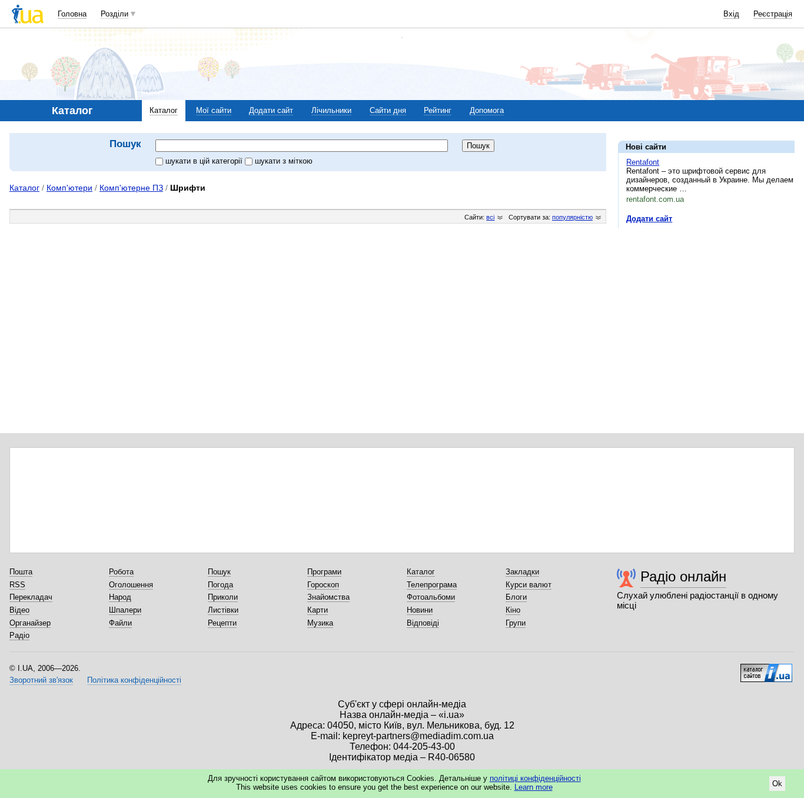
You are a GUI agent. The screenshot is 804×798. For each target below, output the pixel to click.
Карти (317, 610)
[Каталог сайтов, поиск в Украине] (766, 668)
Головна (72, 13)
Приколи (223, 597)
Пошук (219, 571)
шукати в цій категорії (205, 161)
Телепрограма (432, 584)
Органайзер (30, 623)
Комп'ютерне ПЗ (131, 187)
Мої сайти (213, 110)
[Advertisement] (706, 309)
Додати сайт (271, 110)
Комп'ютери (69, 187)
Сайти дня (388, 110)
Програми (324, 571)
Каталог (163, 110)
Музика (320, 623)
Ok (777, 783)
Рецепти (222, 623)
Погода (220, 584)
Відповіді (423, 623)
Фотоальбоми (431, 597)
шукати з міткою (284, 161)
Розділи (114, 13)
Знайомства (328, 597)
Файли (120, 623)
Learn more (533, 787)
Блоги (516, 597)
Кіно (513, 610)
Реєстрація (772, 13)
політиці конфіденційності (535, 778)
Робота (121, 571)
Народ (120, 597)
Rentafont (642, 162)
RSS (17, 584)
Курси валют (528, 584)
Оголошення (131, 584)
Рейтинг (437, 110)
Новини (420, 610)
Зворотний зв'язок (41, 680)
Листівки (223, 610)
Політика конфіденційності (134, 680)
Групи (516, 623)
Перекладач (30, 597)
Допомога (487, 110)
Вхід (731, 13)
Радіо (19, 635)
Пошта (20, 571)
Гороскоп (323, 584)
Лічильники (331, 110)
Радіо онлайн (683, 576)
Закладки (522, 571)
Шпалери (125, 610)
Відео (19, 610)
